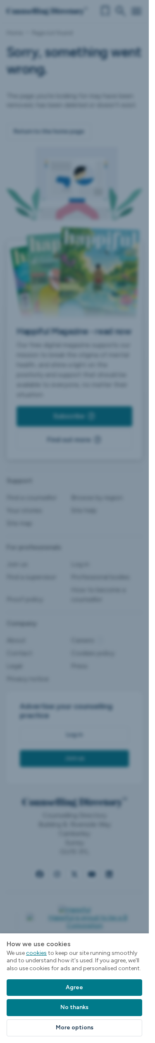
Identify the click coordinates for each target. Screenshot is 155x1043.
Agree (74, 987)
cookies (36, 953)
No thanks (74, 1007)
